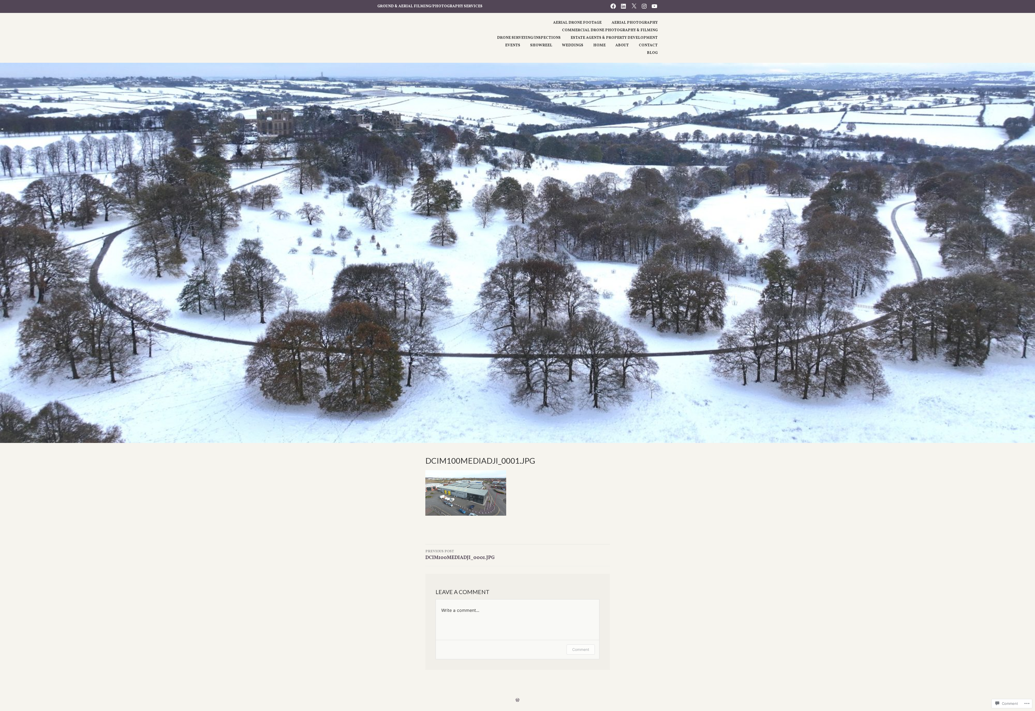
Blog (652, 53)
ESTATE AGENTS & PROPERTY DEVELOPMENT (614, 37)
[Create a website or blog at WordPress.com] (517, 700)
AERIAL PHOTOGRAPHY (635, 22)
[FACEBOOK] (613, 6)
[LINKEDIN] (623, 6)
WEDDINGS (572, 45)
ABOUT (622, 45)
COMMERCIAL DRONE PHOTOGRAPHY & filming (610, 30)
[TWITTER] (634, 6)
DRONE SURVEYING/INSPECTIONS (529, 37)
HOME (599, 45)
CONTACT (648, 45)
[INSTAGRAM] (644, 6)
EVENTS (512, 45)
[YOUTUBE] (654, 6)
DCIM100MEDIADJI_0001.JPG (460, 555)
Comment (580, 649)
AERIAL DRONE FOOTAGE (577, 22)
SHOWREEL (541, 45)
